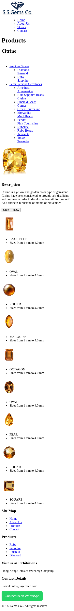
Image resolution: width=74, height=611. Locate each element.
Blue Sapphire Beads (30, 94)
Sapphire (22, 80)
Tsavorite (23, 141)
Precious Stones (19, 66)
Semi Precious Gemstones (25, 84)
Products (14, 525)
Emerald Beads (26, 102)
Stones (21, 27)
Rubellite (23, 127)
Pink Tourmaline (27, 123)
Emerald (22, 73)
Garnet (21, 105)
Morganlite (24, 112)
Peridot (21, 119)
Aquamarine (25, 91)
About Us (23, 23)
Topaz (21, 137)
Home (21, 20)
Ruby (20, 77)
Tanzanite (23, 134)
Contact (22, 30)
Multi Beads (25, 116)
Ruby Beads (25, 130)
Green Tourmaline (28, 109)
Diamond (23, 69)
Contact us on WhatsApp (22, 596)
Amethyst (23, 87)
